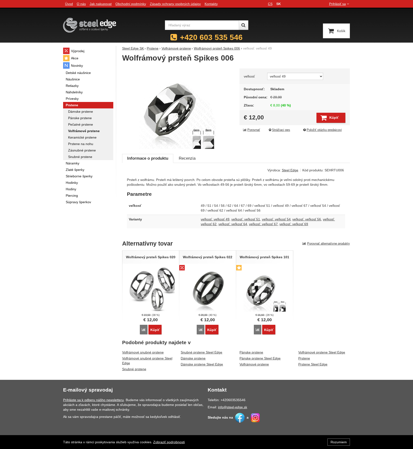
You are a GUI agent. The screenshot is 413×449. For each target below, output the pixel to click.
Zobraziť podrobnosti (169, 442)
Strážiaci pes (281, 130)
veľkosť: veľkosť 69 (293, 224)
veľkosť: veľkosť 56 (306, 219)
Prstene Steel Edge (312, 364)
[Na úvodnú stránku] (89, 25)
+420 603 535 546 (211, 37)
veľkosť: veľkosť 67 (263, 224)
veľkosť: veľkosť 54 (276, 219)
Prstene (304, 358)
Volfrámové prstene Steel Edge (321, 352)
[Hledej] (243, 25)
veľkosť (249, 76)
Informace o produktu (147, 158)
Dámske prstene (193, 358)
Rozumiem (339, 442)
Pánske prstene (251, 352)
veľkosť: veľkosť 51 (245, 219)
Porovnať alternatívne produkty (328, 243)
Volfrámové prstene (254, 364)
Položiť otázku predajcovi (324, 130)
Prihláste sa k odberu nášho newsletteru (93, 400)
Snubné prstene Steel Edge (201, 352)
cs (270, 4)
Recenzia (187, 158)
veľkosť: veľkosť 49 (215, 219)
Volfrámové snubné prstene (143, 352)
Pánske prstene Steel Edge (260, 358)
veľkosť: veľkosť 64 (232, 224)
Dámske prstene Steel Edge (202, 364)
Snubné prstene (134, 369)
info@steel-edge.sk (232, 407)
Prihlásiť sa (337, 4)
